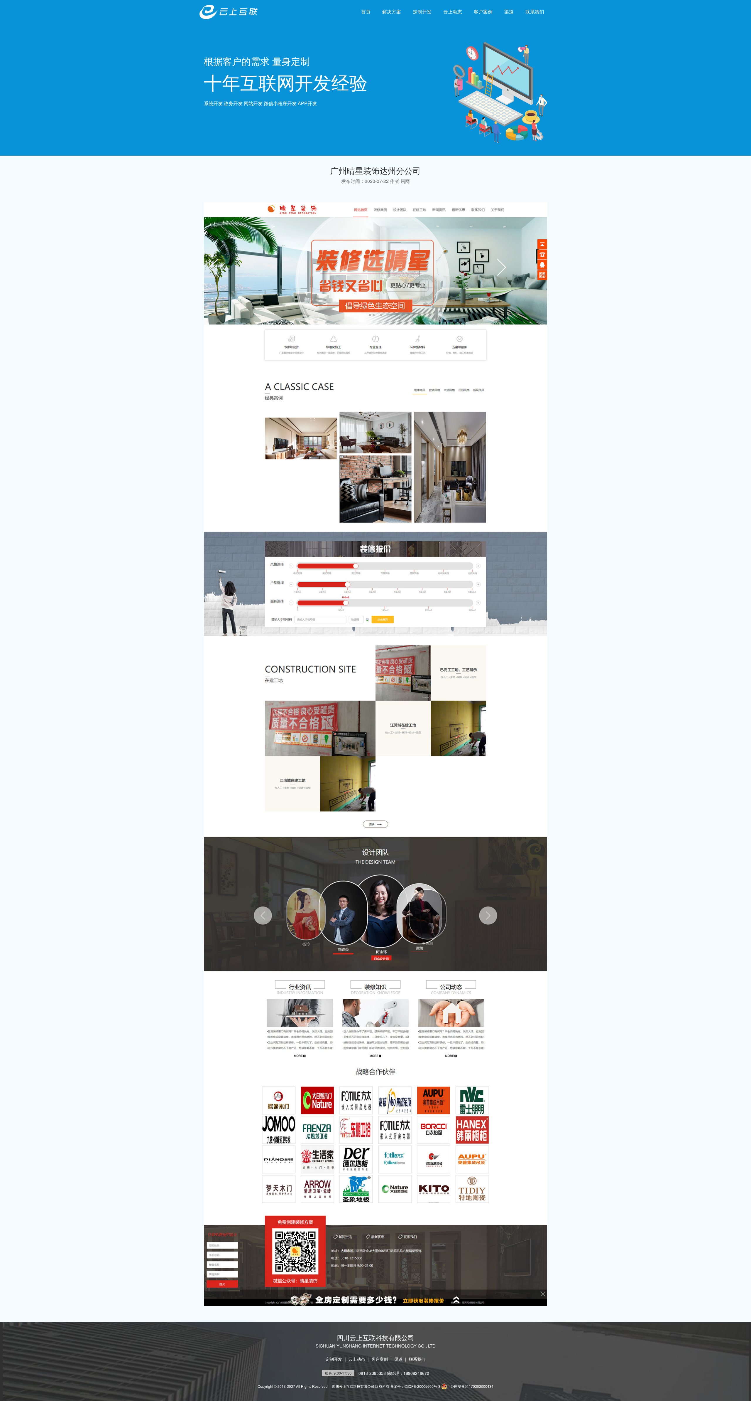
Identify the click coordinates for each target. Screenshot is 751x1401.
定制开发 (422, 11)
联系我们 (534, 11)
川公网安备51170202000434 (470, 1386)
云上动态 (452, 11)
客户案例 (483, 11)
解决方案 (391, 11)
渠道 (509, 11)
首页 (366, 11)
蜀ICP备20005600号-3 (422, 1386)
